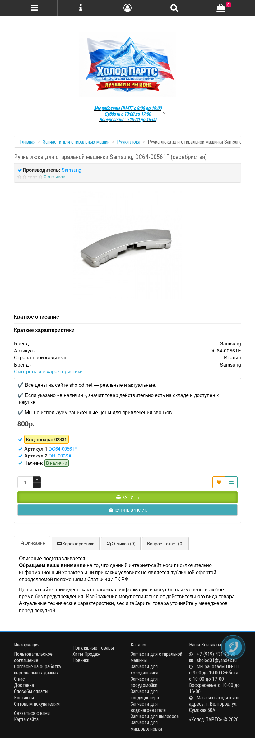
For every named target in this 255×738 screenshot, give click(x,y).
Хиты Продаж (86, 654)
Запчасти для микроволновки (146, 725)
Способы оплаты (31, 691)
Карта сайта (26, 719)
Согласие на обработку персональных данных (37, 669)
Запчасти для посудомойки (144, 682)
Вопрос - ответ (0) (165, 543)
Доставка (24, 685)
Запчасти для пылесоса (155, 716)
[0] (220, 8)
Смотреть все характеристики (48, 371)
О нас (19, 679)
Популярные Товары (93, 648)
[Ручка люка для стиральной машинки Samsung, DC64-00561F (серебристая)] (127, 244)
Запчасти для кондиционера (145, 694)
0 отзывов (54, 176)
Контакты (24, 697)
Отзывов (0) (124, 543)
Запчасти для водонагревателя (148, 707)
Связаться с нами (32, 713)
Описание (35, 543)
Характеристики (78, 543)
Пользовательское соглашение (33, 657)
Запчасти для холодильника (144, 669)
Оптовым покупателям (37, 704)
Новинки (80, 660)
